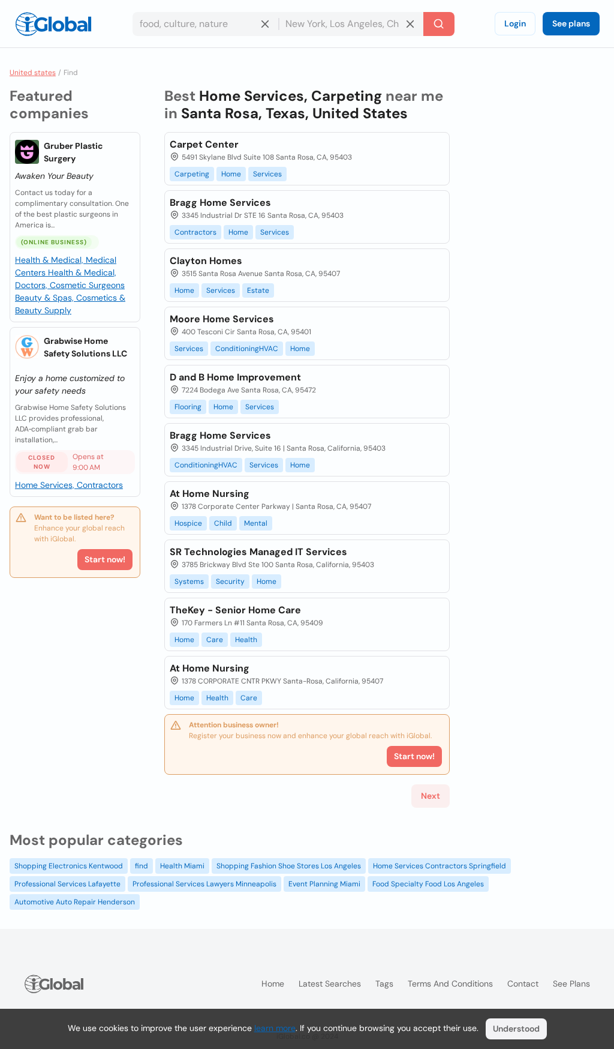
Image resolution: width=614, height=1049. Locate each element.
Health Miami (182, 866)
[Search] (439, 24)
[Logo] (53, 24)
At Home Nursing (209, 493)
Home (231, 174)
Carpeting (191, 174)
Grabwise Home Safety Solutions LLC (85, 347)
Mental (255, 523)
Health (246, 640)
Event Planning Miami (324, 884)
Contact (522, 983)
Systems (189, 581)
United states (33, 72)
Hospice (188, 523)
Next (430, 795)
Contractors (195, 232)
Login (515, 23)
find (141, 866)
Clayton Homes (206, 260)
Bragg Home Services (220, 202)
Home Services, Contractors (69, 484)
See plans (571, 23)
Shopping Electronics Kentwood (68, 866)
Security (230, 581)
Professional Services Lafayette (67, 884)
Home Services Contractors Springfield (439, 866)
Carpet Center (204, 144)
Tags (384, 983)
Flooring (187, 407)
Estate (258, 290)
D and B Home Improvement (235, 377)
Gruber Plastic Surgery (73, 152)
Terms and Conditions (450, 983)
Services (267, 174)
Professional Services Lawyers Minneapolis (204, 884)
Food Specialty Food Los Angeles (428, 884)
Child (223, 523)
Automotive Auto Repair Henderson (74, 902)
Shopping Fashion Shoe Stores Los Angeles (288, 866)
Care (214, 640)
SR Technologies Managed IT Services (258, 552)
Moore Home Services (222, 319)
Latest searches (330, 983)
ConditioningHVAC (246, 348)
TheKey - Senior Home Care (235, 610)
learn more (275, 1028)
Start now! (105, 559)
